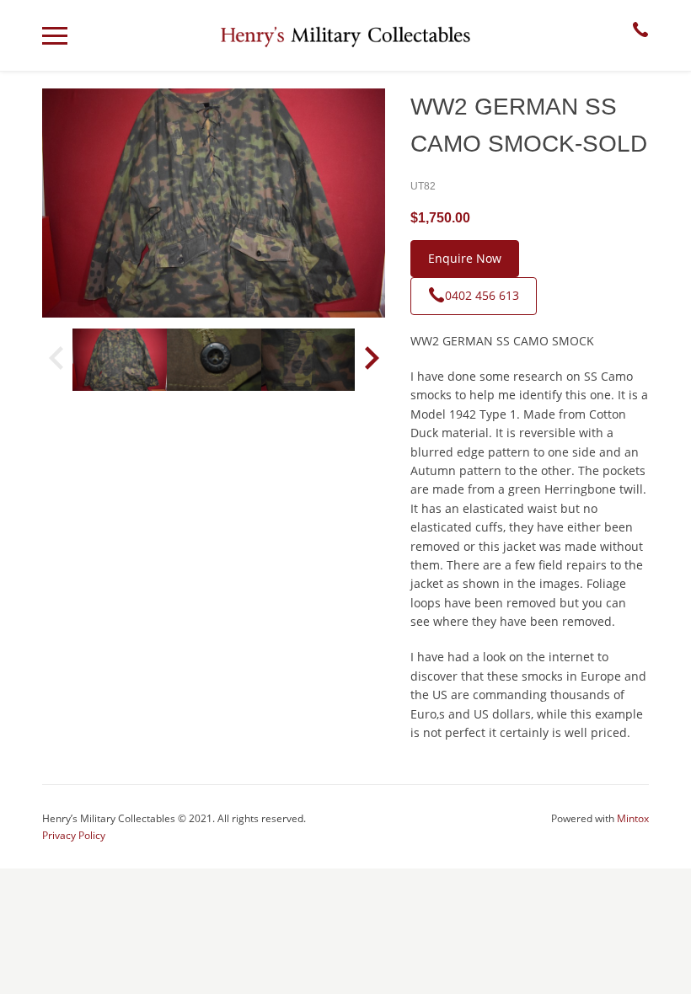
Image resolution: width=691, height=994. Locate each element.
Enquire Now (464, 258)
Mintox (633, 818)
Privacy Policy (73, 835)
